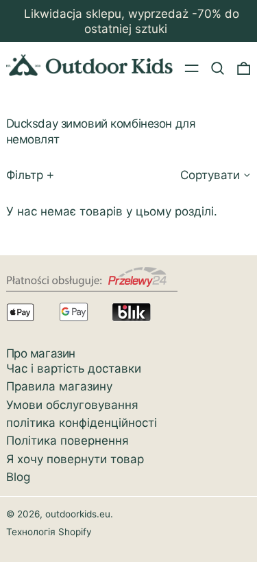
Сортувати (210, 175)
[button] (217, 67)
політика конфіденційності (81, 423)
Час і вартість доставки (73, 368)
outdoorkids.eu (77, 513)
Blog (18, 477)
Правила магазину (59, 386)
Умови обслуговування (72, 405)
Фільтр (24, 175)
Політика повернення (67, 440)
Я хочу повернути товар (75, 459)
